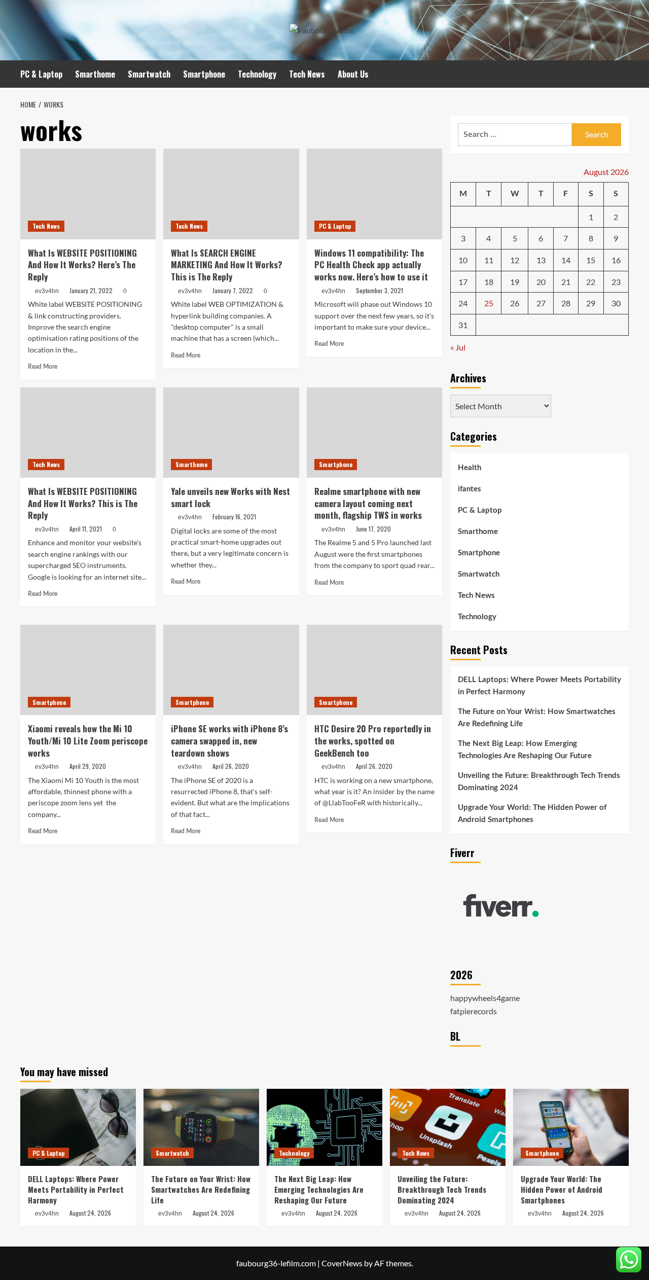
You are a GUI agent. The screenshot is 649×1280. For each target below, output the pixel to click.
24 (462, 303)
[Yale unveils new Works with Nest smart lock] (231, 432)
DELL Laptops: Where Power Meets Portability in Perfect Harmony (539, 686)
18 (488, 282)
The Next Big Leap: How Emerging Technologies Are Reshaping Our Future (525, 750)
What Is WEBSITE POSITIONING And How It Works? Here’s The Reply (82, 264)
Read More (42, 367)
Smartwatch (149, 74)
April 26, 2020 (230, 766)
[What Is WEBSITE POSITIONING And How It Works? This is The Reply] (88, 432)
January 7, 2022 (232, 290)
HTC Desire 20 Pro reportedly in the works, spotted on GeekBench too (372, 740)
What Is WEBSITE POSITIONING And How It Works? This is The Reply (82, 503)
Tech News (307, 74)
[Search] (622, 74)
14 (565, 260)
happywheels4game (485, 998)
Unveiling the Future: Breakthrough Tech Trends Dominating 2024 (539, 782)
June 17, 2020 (373, 528)
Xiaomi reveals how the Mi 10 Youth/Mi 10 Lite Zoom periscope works (88, 740)
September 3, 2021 (379, 290)
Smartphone (204, 74)
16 (616, 260)
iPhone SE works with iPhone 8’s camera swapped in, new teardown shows (229, 740)
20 (541, 282)
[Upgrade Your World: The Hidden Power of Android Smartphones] (571, 1127)
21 (565, 282)
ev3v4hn (47, 291)
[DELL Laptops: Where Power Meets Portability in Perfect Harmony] (78, 1127)
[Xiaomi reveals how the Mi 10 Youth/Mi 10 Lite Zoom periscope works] (88, 670)
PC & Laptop (41, 74)
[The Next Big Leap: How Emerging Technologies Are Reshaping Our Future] (324, 1127)
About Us (353, 74)
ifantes (469, 489)
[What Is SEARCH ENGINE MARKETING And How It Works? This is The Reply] (231, 194)
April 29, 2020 (87, 766)
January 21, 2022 (91, 290)
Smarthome (95, 74)
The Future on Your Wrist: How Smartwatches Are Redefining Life (537, 718)
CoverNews (342, 1263)
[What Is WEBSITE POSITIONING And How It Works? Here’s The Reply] (88, 194)
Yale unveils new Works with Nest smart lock (230, 497)
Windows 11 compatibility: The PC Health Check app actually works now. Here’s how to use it (371, 264)
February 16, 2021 (234, 516)
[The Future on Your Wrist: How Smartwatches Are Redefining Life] (201, 1127)
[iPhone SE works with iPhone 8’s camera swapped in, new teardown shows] (231, 670)
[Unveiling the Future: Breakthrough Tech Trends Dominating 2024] (448, 1127)
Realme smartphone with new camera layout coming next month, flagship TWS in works (368, 503)
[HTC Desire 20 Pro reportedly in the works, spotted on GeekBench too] (374, 670)
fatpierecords (473, 1011)
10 (462, 260)
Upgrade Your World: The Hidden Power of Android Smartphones (532, 814)
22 (590, 282)
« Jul (457, 347)
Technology (257, 74)
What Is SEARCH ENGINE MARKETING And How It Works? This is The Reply (226, 264)
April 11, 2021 (85, 528)
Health (469, 468)
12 (514, 260)
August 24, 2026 (90, 1212)
